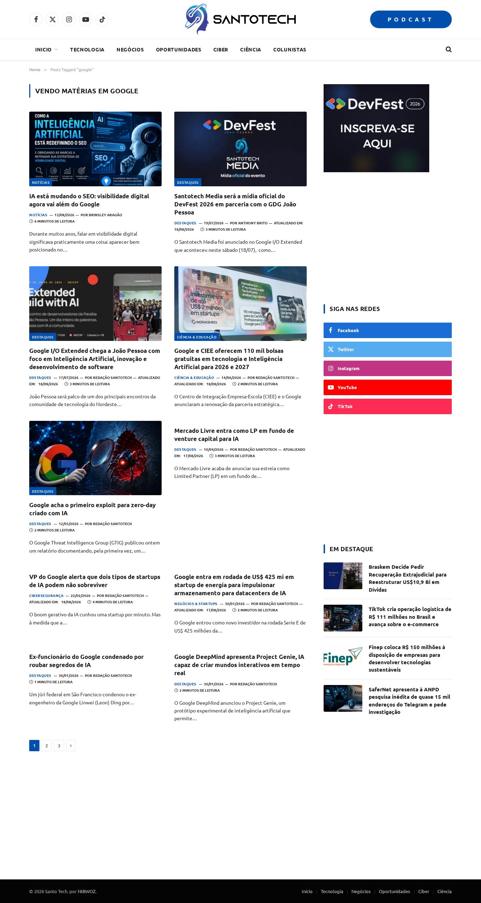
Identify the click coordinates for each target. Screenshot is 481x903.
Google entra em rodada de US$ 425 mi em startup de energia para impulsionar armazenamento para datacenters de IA (234, 585)
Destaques (188, 182)
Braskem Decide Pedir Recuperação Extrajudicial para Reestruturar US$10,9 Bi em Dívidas (407, 578)
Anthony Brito (253, 222)
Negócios (130, 49)
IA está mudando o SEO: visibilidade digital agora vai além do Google (89, 200)
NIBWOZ (86, 891)
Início (307, 891)
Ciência (250, 49)
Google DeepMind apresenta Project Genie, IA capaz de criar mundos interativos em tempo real (239, 665)
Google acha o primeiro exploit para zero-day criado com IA (92, 509)
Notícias (40, 182)
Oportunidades (178, 49)
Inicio (43, 49)
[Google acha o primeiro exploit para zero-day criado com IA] (95, 458)
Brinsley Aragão (105, 214)
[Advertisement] (388, 239)
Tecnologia (87, 49)
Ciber (221, 49)
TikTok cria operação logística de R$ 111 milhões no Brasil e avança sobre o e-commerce (410, 616)
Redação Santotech (112, 377)
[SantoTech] (240, 19)
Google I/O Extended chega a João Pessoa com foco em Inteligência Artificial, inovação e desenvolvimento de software (94, 358)
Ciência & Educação (197, 337)
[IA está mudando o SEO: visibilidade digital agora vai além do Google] (95, 149)
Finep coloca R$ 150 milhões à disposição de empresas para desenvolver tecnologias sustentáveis (407, 658)
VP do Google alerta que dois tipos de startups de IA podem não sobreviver (94, 580)
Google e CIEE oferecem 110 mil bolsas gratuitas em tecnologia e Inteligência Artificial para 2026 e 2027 (228, 358)
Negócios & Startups (196, 603)
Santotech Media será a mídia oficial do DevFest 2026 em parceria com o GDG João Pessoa (235, 204)
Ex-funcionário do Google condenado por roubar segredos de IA (86, 660)
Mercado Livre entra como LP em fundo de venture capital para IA (234, 434)
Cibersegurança (46, 595)
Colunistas (289, 49)
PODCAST (411, 19)
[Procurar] (448, 49)
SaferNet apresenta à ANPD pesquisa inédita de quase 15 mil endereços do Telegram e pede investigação (409, 700)
